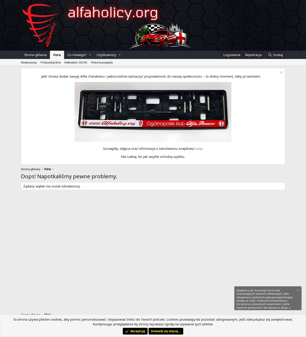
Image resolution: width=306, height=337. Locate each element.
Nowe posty (29, 62)
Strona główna (35, 54)
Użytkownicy (106, 54)
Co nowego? (76, 54)
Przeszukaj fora (51, 62)
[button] (90, 55)
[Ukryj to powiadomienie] (281, 73)
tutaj (198, 148)
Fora (57, 54)
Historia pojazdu (102, 62)
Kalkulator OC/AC (75, 62)
